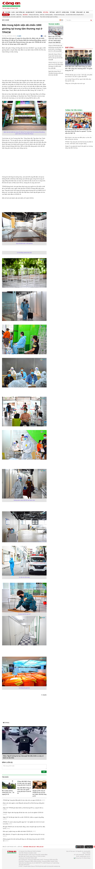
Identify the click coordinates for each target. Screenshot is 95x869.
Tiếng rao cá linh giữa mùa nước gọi (75, 83)
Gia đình (13, 14)
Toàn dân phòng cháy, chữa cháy (30, 16)
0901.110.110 (40, 846)
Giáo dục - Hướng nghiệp (46, 14)
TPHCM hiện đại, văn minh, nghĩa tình (12, 16)
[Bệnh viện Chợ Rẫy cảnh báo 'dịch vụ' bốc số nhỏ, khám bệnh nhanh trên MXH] (55, 30)
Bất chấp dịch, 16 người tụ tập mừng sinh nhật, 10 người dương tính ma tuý (23, 834)
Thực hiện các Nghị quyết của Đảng (49, 16)
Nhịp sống (19, 14)
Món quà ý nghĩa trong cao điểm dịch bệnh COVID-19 (17, 831)
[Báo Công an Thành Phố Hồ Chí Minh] (3, 12)
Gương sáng (65, 12)
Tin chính (7, 12)
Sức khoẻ (25, 14)
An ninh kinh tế (30, 12)
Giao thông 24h (20, 12)
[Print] (45, 36)
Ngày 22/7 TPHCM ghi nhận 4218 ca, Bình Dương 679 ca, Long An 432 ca (23, 808)
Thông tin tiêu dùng (34, 14)
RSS (62, 20)
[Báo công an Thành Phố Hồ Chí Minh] (11, 4)
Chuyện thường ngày (59, 14)
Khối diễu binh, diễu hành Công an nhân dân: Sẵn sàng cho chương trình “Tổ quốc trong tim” (78, 68)
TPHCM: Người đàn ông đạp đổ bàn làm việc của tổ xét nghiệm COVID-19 (23, 812)
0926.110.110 (32, 846)
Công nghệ (79, 12)
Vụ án (13, 12)
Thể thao (52, 12)
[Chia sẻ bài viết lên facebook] (41, 36)
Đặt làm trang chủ (10, 846)
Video (87, 12)
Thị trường (38, 12)
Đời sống (45, 12)
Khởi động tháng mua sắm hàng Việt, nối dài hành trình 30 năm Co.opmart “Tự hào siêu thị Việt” (78, 131)
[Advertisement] (59, 5)
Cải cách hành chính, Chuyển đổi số (74, 14)
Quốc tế (58, 12)
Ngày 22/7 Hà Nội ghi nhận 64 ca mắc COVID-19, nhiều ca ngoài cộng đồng (23, 817)
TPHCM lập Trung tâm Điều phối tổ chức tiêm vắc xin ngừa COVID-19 (22, 800)
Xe (84, 12)
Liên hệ (20, 846)
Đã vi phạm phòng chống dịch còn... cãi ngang (8, 792)
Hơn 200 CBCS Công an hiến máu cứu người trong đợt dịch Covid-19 (24, 789)
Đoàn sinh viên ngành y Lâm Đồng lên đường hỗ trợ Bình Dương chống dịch (23, 803)
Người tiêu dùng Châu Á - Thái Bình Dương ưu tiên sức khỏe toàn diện (55, 73)
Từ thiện (72, 12)
